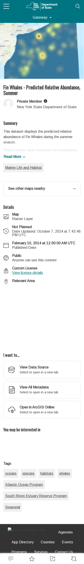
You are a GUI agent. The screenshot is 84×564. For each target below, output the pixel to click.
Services (41, 552)
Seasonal (12, 507)
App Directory (23, 542)
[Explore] (42, 316)
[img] (45, 101)
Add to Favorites (31, 558)
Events (67, 542)
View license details (27, 273)
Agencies (65, 532)
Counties (48, 542)
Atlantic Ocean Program (24, 485)
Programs (19, 552)
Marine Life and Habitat (23, 168)
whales (64, 473)
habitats (46, 473)
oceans (11, 473)
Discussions (10, 558)
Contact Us (64, 552)
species (28, 473)
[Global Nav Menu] (6, 6)
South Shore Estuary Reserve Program (36, 496)
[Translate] (73, 558)
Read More (12, 157)
